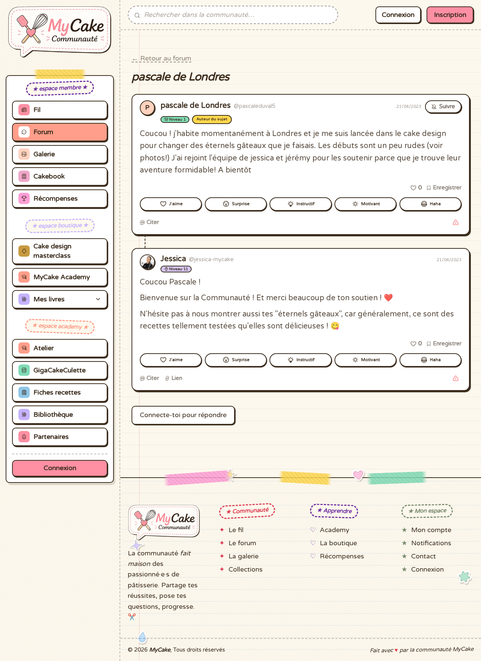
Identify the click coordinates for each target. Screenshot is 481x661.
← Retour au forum (161, 58)
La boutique (338, 543)
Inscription (450, 15)
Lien (176, 378)
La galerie (243, 556)
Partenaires (51, 437)
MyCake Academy (61, 277)
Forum (43, 132)
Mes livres (49, 299)
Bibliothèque (53, 415)
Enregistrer (446, 187)
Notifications (431, 543)
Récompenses (55, 199)
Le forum (242, 543)
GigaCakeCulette (59, 370)
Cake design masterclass (52, 251)
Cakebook (49, 176)
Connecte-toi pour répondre (183, 415)
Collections (245, 569)
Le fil (236, 530)
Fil (37, 110)
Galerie (44, 154)
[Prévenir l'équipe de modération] (455, 222)
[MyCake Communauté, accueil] (60, 32)
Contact (423, 556)
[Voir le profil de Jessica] (147, 261)
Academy (334, 530)
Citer (152, 222)
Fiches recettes (57, 392)
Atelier (43, 348)
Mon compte (431, 530)
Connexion (60, 468)
